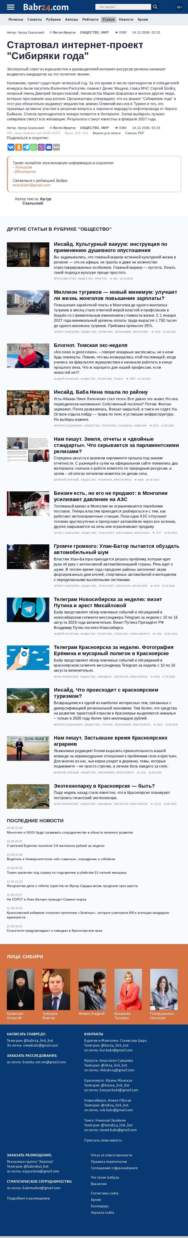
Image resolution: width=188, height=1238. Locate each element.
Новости (126, 19)
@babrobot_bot (36, 1166)
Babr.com (46, 7)
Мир (105, 32)
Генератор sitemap (111, 1228)
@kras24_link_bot (115, 1085)
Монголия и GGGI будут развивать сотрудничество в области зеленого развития (70, 832)
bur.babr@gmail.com (116, 1050)
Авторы (71, 19)
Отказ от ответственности (111, 1155)
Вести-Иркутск (64, 32)
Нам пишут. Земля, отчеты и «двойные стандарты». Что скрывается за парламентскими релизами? (116, 445)
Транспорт (106, 533)
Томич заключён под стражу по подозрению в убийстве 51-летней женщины (67, 872)
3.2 (35, 1228)
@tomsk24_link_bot (116, 1125)
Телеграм (23, 167)
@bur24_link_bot (114, 1045)
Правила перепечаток (109, 1161)
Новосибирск (140, 633)
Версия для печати (107, 133)
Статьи (108, 19)
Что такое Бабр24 (105, 1177)
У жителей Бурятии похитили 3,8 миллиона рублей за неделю (56, 845)
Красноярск (123, 479)
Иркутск (101, 278)
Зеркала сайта (102, 1212)
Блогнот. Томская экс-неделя (91, 345)
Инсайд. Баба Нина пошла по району (101, 392)
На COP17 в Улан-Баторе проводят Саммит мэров (46, 899)
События (120, 633)
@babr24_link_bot (38, 1040)
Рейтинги (90, 19)
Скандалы (125, 425)
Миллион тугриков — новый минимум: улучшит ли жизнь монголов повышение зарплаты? (115, 295)
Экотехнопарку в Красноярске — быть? (104, 786)
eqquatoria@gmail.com (40, 1171)
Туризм (107, 724)
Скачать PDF (134, 133)
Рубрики (53, 19)
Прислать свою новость (103, 1140)
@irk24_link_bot (114, 1065)
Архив (143, 19)
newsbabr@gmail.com (31, 185)
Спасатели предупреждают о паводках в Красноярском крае (54, 930)
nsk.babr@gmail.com (116, 1110)
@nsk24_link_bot (114, 1105)
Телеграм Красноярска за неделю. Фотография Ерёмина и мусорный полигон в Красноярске (114, 650)
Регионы (15, 19)
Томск (118, 378)
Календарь (100, 1206)
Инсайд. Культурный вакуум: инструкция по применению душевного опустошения (110, 247)
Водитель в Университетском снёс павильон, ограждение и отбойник (61, 859)
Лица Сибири (25, 956)
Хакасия (140, 425)
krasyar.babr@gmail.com (119, 1090)
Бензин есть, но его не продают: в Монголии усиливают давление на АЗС (111, 496)
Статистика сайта (105, 1193)
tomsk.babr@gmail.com (118, 1130)
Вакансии (99, 1184)
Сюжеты (35, 19)
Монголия (140, 331)
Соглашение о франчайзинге (114, 1168)
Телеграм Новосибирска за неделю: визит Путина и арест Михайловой (108, 602)
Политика (105, 331)
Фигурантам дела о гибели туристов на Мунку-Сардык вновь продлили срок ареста (72, 886)
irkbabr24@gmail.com (117, 1070)
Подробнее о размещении (28, 1198)
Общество (89, 32)
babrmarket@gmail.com (41, 1188)
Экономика (123, 331)
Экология (123, 585)
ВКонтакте (25, 172)
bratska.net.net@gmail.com (44, 1062)
